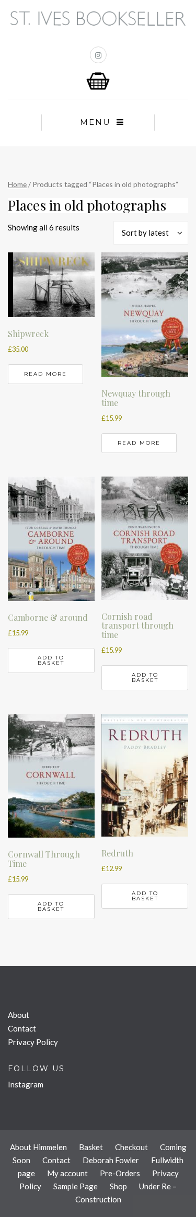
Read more (45, 373)
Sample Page (75, 1186)
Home (17, 184)
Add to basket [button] (51, 660)
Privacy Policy (33, 1042)
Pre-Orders (120, 1173)
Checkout (131, 1147)
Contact (22, 1028)
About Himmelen (38, 1147)
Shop (118, 1186)
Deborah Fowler (111, 1160)
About (18, 1014)
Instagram (25, 1084)
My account (67, 1173)
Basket (91, 1147)
